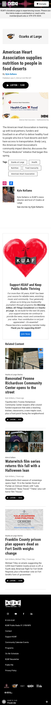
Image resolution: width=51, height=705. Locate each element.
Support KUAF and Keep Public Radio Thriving (25, 287)
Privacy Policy (10, 671)
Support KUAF (11, 637)
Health (34, 162)
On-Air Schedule (12, 654)
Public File (9, 665)
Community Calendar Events (17, 642)
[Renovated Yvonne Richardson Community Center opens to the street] (24, 358)
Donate (42, 4)
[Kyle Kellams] (8, 194)
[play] (4, 701)
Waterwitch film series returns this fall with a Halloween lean (22, 466)
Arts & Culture (10, 457)
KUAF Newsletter (12, 659)
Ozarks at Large (30, 36)
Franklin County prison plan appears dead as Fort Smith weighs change (23, 546)
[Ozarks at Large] (10, 36)
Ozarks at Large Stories (14, 375)
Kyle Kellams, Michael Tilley (15, 559)
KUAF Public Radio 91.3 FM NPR (18, 625)
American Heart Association (23, 174)
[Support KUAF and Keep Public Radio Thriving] (25, 256)
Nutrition (15, 168)
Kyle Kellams (11, 74)
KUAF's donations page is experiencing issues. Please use (25, 11)
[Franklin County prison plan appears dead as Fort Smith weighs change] (24, 519)
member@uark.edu (18, 16)
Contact (8, 631)
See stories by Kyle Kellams (30, 206)
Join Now (25, 334)
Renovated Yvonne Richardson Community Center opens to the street (23, 385)
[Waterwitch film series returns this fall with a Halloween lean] (24, 441)
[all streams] (47, 701)
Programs (9, 648)
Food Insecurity (31, 168)
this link (9, 13)
